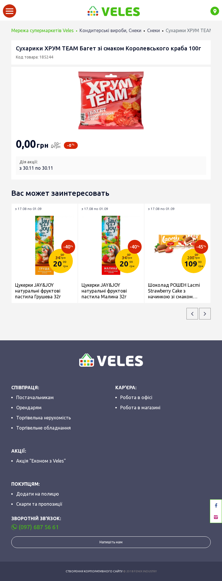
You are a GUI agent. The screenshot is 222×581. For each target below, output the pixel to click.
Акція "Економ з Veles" (41, 460)
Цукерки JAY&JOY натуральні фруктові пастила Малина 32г (104, 290)
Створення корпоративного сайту (94, 571)
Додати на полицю (37, 493)
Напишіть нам (111, 542)
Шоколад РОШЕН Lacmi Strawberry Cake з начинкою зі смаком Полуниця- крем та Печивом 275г (174, 290)
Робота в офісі (136, 397)
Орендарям (29, 407)
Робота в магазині (140, 407)
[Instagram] (216, 517)
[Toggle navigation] (9, 11)
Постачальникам (35, 397)
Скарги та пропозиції (39, 504)
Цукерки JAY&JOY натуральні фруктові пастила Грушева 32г (38, 290)
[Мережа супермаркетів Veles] (113, 11)
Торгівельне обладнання (43, 427)
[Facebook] (216, 505)
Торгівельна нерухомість (43, 417)
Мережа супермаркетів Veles (42, 30)
